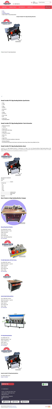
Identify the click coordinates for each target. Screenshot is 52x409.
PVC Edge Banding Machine (6, 335)
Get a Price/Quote (4, 238)
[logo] (7, 4)
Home (3, 11)
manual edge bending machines (7, 296)
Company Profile (12, 7)
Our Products (22, 7)
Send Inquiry (49, 7)
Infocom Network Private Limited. (12, 407)
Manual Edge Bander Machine (7, 227)
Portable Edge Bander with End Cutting (8, 260)
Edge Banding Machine (5, 13)
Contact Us (29, 7)
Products (3, 12)
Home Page (4, 7)
